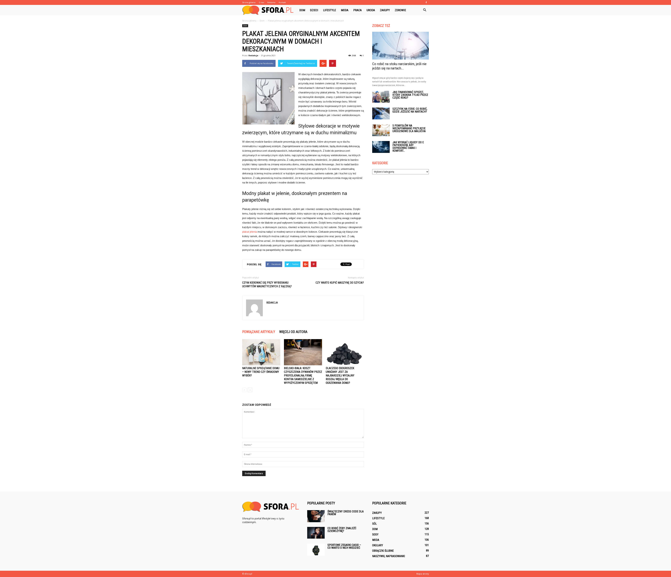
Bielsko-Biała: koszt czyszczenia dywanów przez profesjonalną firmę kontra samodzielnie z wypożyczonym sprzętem (303, 375)
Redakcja (253, 55)
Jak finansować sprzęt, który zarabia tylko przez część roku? (410, 94)
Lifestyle (329, 10)
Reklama (271, 2)
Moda (344, 10)
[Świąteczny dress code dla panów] (316, 516)
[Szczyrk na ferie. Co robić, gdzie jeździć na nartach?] (381, 114)
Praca (357, 10)
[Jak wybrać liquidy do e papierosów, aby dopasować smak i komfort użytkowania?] (381, 147)
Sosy (375, 534)
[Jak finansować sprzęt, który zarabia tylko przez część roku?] (381, 97)
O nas (261, 2)
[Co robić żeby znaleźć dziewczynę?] (316, 533)
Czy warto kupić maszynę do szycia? (340, 282)
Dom (302, 10)
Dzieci (314, 10)
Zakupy (385, 10)
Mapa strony (422, 573)
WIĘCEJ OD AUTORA (293, 332)
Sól (374, 523)
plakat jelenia (249, 231)
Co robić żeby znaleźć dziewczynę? (341, 530)
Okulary (377, 545)
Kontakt (282, 2)
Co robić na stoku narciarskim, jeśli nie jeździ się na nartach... (399, 66)
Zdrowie (400, 10)
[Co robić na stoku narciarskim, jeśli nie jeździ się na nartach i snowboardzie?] (400, 46)
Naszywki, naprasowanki (388, 556)
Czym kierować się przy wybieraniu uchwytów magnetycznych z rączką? (267, 284)
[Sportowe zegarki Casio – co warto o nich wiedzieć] (316, 550)
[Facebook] (426, 2)
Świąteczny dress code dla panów (345, 513)
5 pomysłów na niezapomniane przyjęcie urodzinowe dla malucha (409, 128)
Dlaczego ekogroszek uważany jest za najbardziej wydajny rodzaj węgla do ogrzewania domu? (340, 375)
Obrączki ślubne (383, 550)
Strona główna (248, 2)
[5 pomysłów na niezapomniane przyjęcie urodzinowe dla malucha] (381, 130)
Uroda (371, 10)
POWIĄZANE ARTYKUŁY (258, 332)
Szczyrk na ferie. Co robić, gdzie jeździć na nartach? (409, 110)
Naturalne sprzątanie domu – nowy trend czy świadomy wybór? (260, 372)
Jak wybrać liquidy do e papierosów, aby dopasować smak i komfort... (408, 146)
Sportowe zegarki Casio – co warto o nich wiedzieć (344, 546)
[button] (424, 10)
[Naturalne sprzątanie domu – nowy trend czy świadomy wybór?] (261, 352)
